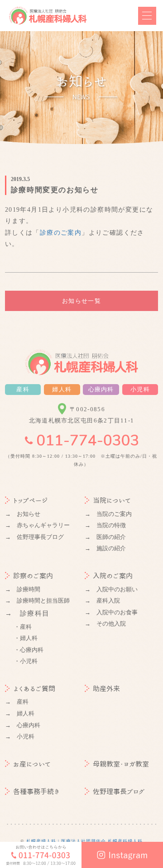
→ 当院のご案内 (108, 514)
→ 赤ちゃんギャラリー (37, 525)
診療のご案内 (61, 232)
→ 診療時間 (22, 589)
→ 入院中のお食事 (111, 612)
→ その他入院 (105, 623)
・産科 (23, 626)
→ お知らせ (22, 514)
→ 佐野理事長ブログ (34, 537)
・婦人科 (26, 638)
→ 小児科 (19, 736)
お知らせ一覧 (81, 300)
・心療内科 (28, 649)
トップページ (30, 500)
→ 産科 (17, 701)
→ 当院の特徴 (105, 525)
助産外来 (106, 688)
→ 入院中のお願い (111, 589)
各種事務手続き (36, 791)
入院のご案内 (113, 575)
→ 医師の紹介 (105, 537)
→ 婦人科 (19, 713)
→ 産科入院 (102, 600)
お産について (32, 764)
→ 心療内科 (22, 725)
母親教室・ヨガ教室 (121, 764)
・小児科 (26, 661)
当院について (112, 500)
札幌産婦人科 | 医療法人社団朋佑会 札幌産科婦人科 (84, 841)
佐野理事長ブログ (119, 791)
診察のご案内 (33, 575)
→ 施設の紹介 (105, 548)
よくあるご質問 (34, 688)
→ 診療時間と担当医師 (37, 600)
